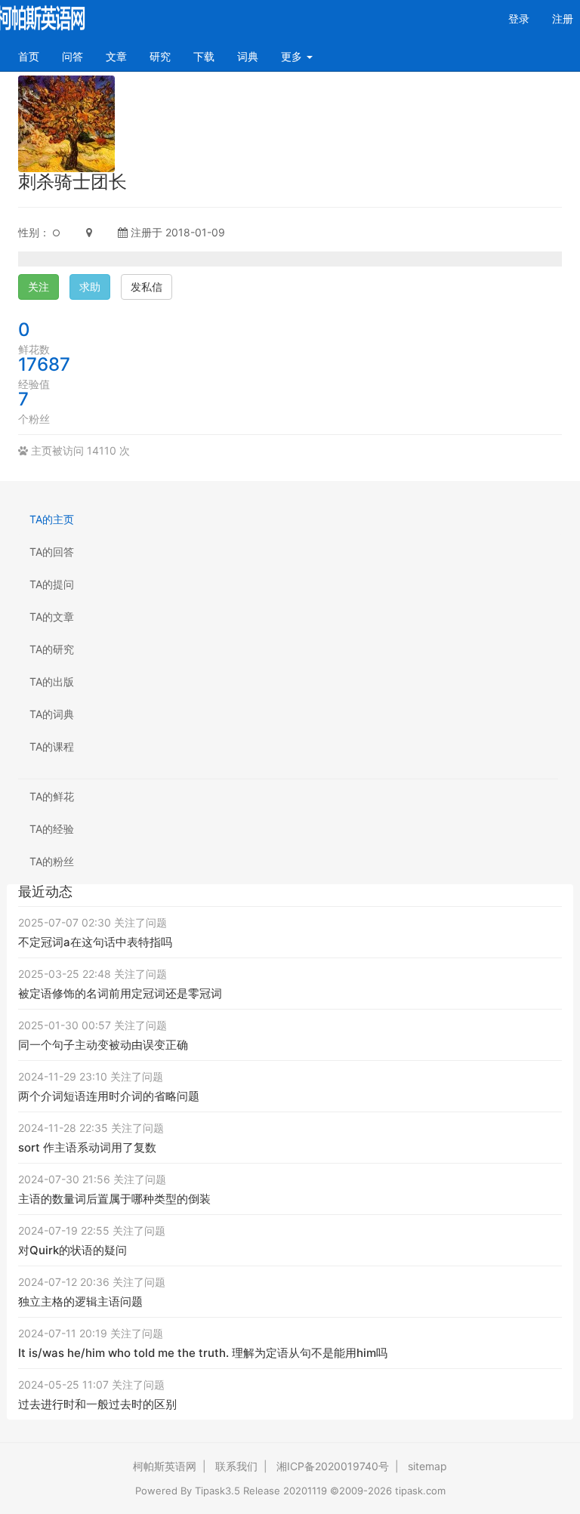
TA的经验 (51, 828)
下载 (203, 56)
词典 (247, 56)
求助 (89, 286)
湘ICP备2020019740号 (332, 1466)
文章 (116, 56)
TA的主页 (51, 519)
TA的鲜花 (51, 796)
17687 (44, 364)
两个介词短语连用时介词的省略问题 (108, 1096)
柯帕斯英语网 (164, 1466)
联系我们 (236, 1466)
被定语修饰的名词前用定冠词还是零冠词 (120, 993)
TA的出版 (51, 681)
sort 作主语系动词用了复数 (87, 1147)
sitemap (427, 1466)
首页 (34, 56)
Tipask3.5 (217, 1491)
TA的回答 (51, 551)
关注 (38, 286)
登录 (518, 18)
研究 (160, 56)
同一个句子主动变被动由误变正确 (103, 1045)
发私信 (146, 286)
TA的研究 (51, 649)
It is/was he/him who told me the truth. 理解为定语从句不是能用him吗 (202, 1353)
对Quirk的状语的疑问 (72, 1250)
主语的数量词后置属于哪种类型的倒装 (114, 1199)
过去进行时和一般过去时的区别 (97, 1404)
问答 (72, 56)
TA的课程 (51, 746)
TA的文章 (51, 616)
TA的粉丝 (51, 861)
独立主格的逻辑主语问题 (80, 1301)
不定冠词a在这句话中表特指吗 (95, 942)
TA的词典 (51, 714)
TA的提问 (51, 584)
